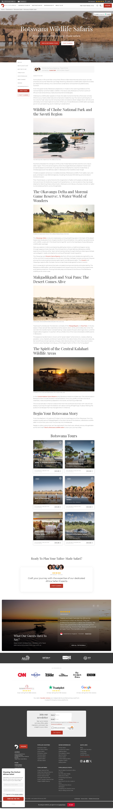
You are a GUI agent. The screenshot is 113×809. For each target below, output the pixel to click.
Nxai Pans (84, 326)
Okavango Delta (41, 238)
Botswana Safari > (18, 9)
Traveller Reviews (84, 755)
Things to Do (21, 72)
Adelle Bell (52, 70)
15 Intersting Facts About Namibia (65, 778)
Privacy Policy (72, 722)
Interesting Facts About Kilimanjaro (65, 785)
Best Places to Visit (23, 65)
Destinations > (10, 9)
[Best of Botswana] (48, 490)
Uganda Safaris (41, 758)
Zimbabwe (49, 466)
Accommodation (22, 86)
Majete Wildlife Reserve (43, 781)
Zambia (38, 466)
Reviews (20, 83)
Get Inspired (56, 732)
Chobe (55, 536)
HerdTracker (83, 753)
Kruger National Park (43, 770)
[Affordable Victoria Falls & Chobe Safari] (48, 526)
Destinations (36, 5)
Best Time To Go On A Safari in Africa (67, 782)
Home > (3, 9)
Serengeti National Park (43, 777)
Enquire (107, 5)
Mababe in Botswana (78, 466)
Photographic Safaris (64, 753)
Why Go (20, 62)
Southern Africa (40, 465)
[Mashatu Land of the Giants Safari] (79, 490)
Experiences (48, 5)
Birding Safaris (62, 762)
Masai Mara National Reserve (45, 772)
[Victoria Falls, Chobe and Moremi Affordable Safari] (79, 526)
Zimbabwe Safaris (42, 753)
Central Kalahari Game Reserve (47, 396)
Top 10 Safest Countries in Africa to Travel (67, 771)
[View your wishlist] (97, 5)
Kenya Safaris (40, 751)
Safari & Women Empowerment (48, 462)
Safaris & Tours (23, 5)
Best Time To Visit (22, 69)
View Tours (23, 90)
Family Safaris (62, 747)
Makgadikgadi (73, 326)
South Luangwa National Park (45, 779)
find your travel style (87, 5)
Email (53, 719)
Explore (57, 471)
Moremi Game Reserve (53, 256)
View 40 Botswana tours (50, 43)
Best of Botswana (42, 498)
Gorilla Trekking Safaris (64, 758)
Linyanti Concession (54, 465)
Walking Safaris (62, 751)
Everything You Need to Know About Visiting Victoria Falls (67, 789)
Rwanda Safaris (41, 757)
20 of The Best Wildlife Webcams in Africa (64, 774)
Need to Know (21, 79)
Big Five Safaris (63, 755)
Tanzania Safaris (41, 755)
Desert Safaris (62, 757)
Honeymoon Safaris (64, 749)
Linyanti (83, 260)
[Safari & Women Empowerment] (48, 454)
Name (53, 715)
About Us (58, 5)
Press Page (83, 751)
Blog (81, 747)
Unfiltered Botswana (74, 464)
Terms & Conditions (56, 724)
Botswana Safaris (42, 747)
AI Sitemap (77, 798)
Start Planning (68, 43)
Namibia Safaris (41, 760)
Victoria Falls (43, 466)
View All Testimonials (78, 645)
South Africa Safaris (42, 749)
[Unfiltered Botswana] (79, 454)
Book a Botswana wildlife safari (54, 427)
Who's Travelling (22, 76)
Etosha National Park (43, 775)
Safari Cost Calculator (85, 749)
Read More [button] (88, 633)
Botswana (46, 465)
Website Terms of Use (94, 798)
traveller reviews (45, 698)
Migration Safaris (63, 760)
